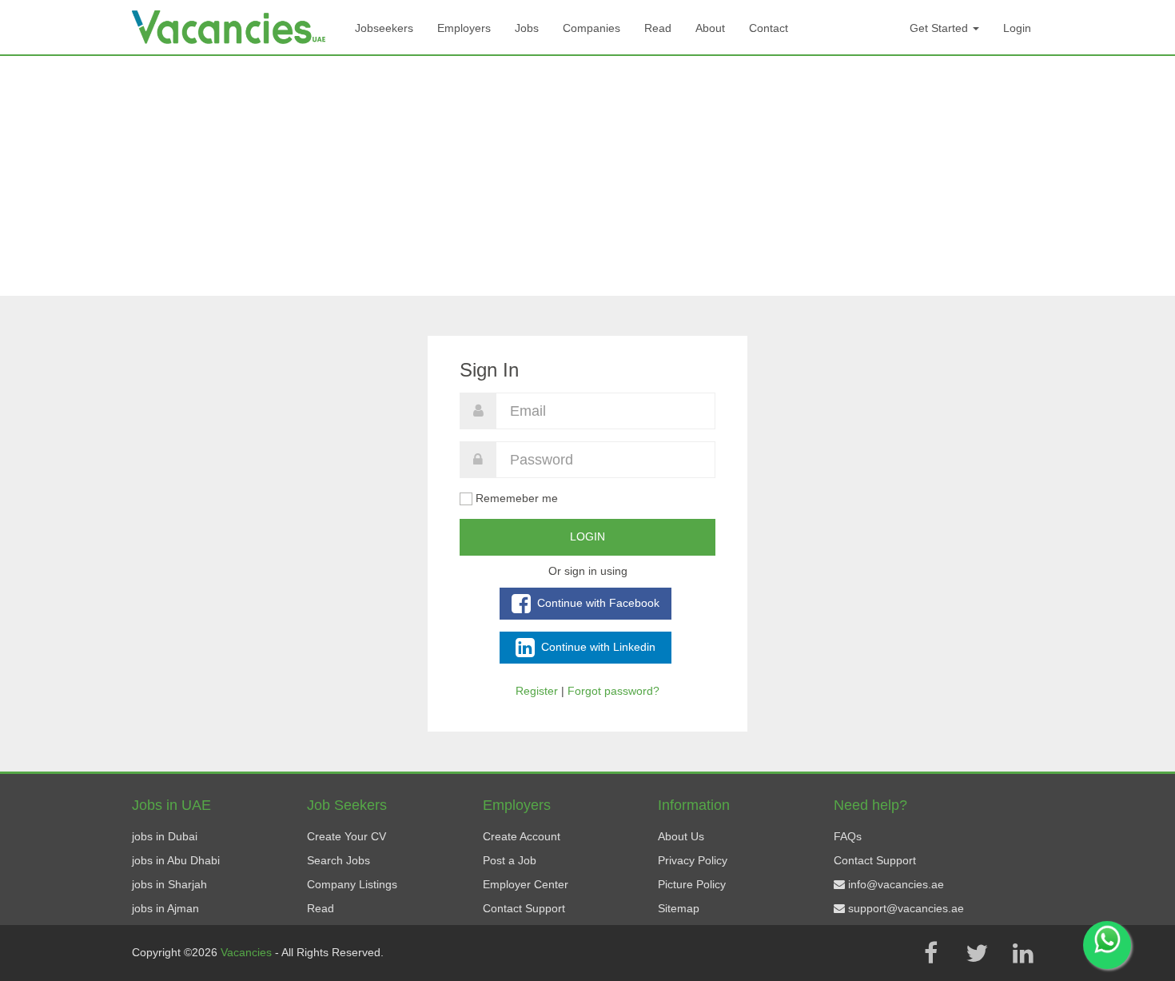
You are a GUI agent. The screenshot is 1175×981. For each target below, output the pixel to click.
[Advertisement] (587, 176)
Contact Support (524, 908)
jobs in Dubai (164, 836)
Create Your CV (346, 836)
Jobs (527, 28)
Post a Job (509, 860)
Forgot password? (613, 690)
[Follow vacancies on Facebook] (930, 953)
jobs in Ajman (165, 908)
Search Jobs (338, 860)
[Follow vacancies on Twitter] (977, 953)
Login (1017, 28)
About (710, 28)
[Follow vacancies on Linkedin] (1023, 953)
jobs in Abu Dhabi (176, 860)
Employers (464, 28)
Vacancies (248, 952)
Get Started (940, 28)
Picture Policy (692, 884)
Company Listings (352, 884)
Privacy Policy (692, 860)
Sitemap (678, 908)
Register (537, 690)
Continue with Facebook (596, 602)
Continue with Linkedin (596, 646)
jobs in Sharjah (169, 884)
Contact (768, 28)
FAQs (848, 836)
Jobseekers (384, 28)
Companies (591, 28)
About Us (681, 836)
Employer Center (525, 884)
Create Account (521, 836)
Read (657, 28)
